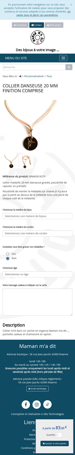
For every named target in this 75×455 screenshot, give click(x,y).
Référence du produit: (15, 176)
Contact (38, 25)
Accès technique (38, 388)
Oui (13, 253)
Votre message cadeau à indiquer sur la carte (25, 285)
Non (14, 258)
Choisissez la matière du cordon (18, 226)
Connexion (21, 25)
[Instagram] (36, 404)
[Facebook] (26, 404)
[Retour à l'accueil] (37, 37)
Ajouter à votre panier (55, 443)
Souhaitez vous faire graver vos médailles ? (23, 246)
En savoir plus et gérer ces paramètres (43, 13)
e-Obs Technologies (52, 414)
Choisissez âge (10, 267)
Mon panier (55, 25)
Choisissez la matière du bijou (17, 209)
